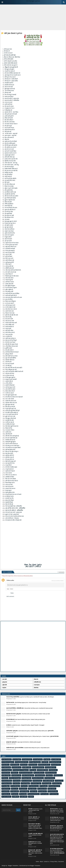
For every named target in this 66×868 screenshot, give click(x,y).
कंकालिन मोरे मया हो (9, 85)
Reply (8, 588)
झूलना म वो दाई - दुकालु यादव (12, 514)
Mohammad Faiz (40, 775)
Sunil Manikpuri (15, 786)
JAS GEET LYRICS (33, 566)
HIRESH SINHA (27, 767)
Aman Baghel (17, 759)
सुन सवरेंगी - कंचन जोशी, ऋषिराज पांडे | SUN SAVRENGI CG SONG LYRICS (35, 835)
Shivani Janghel (47, 783)
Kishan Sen (15, 772)
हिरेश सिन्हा (36, 687)
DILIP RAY (45, 762)
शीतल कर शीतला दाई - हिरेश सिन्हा (12, 57)
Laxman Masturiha (39, 772)
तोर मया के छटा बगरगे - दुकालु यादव (13, 512)
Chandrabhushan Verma (22, 762)
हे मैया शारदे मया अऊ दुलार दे (10, 65)
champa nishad (42, 788)
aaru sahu (15, 788)
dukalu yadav (15, 791)
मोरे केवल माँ (7, 51)
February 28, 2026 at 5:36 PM (57, 580)
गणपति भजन (16, 796)
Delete (11, 588)
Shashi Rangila (26, 783)
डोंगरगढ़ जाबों (8, 92)
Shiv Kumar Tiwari (37, 783)
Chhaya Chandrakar (35, 762)
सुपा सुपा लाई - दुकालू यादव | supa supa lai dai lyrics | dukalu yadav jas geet (23, 742)
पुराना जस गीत (24, 796)
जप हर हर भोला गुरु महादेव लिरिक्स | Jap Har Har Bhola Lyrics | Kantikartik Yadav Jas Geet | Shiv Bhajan (30, 697)
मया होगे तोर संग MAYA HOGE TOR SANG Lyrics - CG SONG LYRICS (35, 843)
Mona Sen (50, 775)
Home (37, 861)
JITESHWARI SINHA (43, 770)
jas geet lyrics (43, 791)
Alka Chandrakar (7, 759)
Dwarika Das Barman (45, 764)
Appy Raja (47, 759)
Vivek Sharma (6, 788)
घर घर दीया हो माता (9, 90)
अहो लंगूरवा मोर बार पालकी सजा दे (13, 75)
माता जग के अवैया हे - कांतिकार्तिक (14, 510)
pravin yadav (45, 794)
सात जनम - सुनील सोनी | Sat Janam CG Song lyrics (34, 817)
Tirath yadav (44, 786)
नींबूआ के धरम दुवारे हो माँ (11, 67)
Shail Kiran (16, 783)
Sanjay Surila (60, 780)
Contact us (47, 861)
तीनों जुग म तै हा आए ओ (10, 77)
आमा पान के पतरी (9, 87)
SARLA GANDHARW (49, 780)
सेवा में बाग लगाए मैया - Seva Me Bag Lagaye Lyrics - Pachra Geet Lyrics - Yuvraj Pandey (26, 702)
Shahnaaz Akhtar (7, 783)
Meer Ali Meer (6, 775)
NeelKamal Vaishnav (38, 778)
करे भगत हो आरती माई (10, 55)
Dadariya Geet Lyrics (55, 762)
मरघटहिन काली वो (9, 83)
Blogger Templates (13, 865)
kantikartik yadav (53, 791)
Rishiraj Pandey (37, 780)
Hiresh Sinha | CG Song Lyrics (21, 770)
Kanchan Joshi (54, 770)
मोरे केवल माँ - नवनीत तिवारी (11, 79)
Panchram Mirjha (7, 780)
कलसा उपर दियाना (9, 96)
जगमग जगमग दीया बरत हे (10, 63)
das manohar (52, 788)
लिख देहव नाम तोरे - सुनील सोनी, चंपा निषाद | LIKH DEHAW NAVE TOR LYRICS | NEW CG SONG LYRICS (35, 852)
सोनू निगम (4, 687)
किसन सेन (36, 679)
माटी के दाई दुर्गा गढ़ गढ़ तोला (10, 61)
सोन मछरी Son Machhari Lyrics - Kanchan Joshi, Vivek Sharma (35, 810)
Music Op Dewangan (15, 778)
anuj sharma (23, 788)
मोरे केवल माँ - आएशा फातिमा (11, 81)
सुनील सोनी (4, 685)
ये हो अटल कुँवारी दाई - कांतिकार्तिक (13, 506)
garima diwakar (24, 791)
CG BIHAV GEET (56, 759)
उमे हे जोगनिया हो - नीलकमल (12, 518)
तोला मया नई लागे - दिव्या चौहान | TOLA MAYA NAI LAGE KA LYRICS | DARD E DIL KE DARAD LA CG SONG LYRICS (35, 826)
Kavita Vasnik (6, 772)
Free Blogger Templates (33, 865)
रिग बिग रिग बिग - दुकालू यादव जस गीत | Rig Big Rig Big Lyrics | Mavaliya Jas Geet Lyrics (56, 827)
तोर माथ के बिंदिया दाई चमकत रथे (12, 73)
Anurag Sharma (38, 759)
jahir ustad (34, 791)
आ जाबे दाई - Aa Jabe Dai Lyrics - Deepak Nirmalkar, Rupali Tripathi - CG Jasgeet (25, 725)
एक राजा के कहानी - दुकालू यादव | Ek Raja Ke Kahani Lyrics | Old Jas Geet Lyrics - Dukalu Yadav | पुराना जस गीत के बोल (32, 736)
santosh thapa (54, 794)
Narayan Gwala (27, 778)
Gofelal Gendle (6, 767)
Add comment (10, 596)
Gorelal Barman (17, 767)
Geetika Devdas (56, 764)
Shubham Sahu (57, 783)
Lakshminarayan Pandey (26, 772)
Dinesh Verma (33, 764)
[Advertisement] (33, 17)
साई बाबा (31, 796)
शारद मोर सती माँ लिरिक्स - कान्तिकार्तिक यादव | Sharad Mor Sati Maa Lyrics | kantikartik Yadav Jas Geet (29, 708)
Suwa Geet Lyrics (34, 786)
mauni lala (15, 794)
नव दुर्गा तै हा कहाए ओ (10, 71)
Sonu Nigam (6, 786)
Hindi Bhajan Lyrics (51, 767)
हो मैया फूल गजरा (8, 49)
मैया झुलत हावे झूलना (10, 69)
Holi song (33, 770)
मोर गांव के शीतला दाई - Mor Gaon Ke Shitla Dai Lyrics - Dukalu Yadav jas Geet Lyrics (25, 719)
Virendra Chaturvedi (54, 786)
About (41, 861)
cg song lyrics (33, 788)
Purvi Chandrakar (27, 780)
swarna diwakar (7, 796)
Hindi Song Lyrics (7, 770)
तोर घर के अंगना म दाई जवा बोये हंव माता (14, 516)
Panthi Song (17, 780)
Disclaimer (61, 861)
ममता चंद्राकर (37, 685)
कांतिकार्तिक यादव (37, 682)
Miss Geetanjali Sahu (28, 775)
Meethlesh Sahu (17, 775)
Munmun (5, 778)
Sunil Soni (25, 786)
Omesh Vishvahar (50, 778)
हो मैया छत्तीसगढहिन (8, 59)
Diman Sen (24, 764)
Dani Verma (6, 764)
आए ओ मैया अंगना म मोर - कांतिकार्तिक (15, 508)
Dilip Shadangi (15, 764)
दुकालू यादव (4, 682)
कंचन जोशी (4, 679)
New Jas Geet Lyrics (33, 564)
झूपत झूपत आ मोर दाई (10, 89)
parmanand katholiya (34, 794)
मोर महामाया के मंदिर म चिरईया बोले (13, 520)
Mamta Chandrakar (51, 772)
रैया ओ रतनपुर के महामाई (10, 94)
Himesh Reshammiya (38, 767)
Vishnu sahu (10, 580)
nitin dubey (23, 794)
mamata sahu (6, 794)
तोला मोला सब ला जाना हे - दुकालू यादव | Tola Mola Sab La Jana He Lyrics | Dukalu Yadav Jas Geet (28, 713)
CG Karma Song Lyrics (8, 762)
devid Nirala (6, 791)
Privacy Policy (53, 861)
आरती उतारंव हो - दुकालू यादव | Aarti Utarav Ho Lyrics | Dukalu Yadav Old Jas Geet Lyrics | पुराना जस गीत (29, 730)
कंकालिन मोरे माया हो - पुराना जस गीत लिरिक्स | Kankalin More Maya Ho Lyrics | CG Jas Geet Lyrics (27, 747)
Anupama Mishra (27, 759)
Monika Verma (58, 775)
